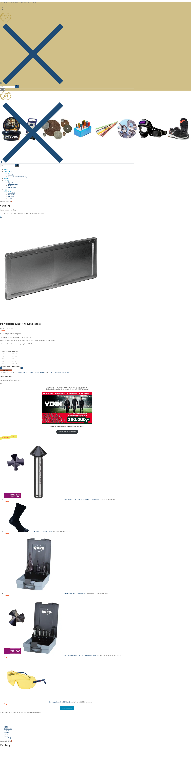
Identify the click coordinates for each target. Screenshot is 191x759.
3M (51, 372)
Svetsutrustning (18, 213)
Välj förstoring (5, 366)
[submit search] (17, 86)
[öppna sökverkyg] (31, 84)
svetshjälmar (66, 372)
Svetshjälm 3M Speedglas (35, 372)
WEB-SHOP (8, 213)
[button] (1, 217)
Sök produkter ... (5, 380)
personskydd (57, 372)
